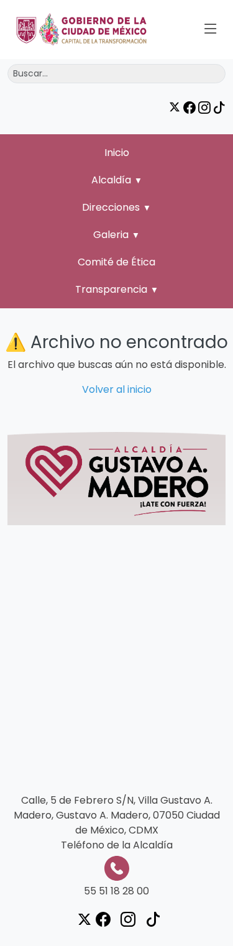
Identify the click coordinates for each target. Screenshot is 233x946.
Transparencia (111, 289)
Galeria (111, 234)
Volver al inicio (117, 389)
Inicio (116, 152)
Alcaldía (111, 180)
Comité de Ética (116, 262)
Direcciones (111, 207)
